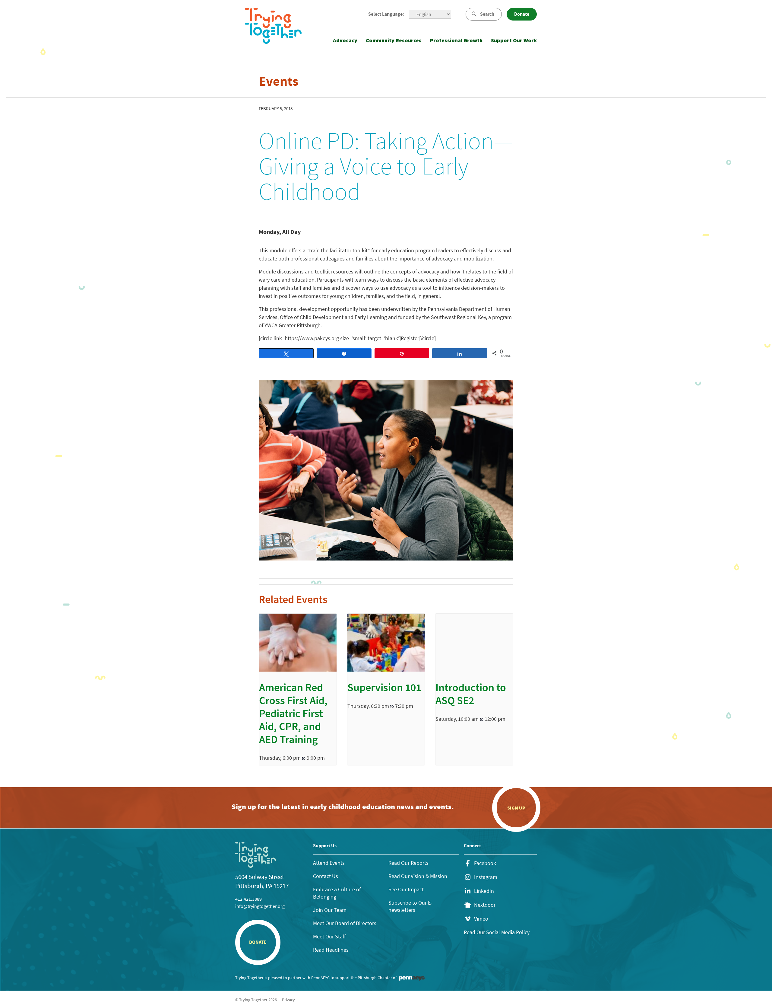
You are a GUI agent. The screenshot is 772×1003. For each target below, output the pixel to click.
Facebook (485, 863)
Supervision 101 (384, 688)
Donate (521, 14)
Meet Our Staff (329, 936)
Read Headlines (331, 949)
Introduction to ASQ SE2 (470, 695)
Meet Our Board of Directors (344, 923)
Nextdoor (484, 905)
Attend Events (329, 862)
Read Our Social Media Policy (497, 932)
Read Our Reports (408, 862)
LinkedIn (484, 891)
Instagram (485, 877)
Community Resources (394, 40)
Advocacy (345, 40)
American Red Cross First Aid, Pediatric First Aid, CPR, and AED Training (293, 714)
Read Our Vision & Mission (417, 876)
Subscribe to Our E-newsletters (410, 906)
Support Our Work (514, 40)
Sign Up (516, 808)
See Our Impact (406, 889)
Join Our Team (329, 909)
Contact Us (325, 876)
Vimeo (481, 919)
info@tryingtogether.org (260, 906)
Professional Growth (456, 40)
